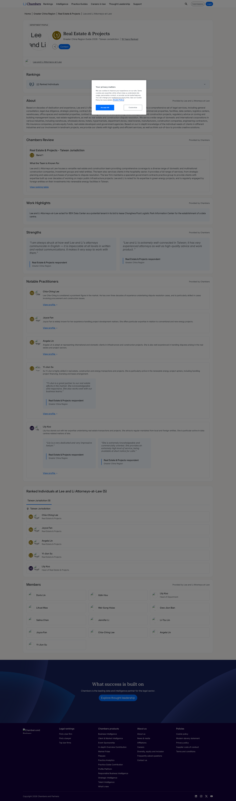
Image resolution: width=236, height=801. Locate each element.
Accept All (105, 107)
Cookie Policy (118, 100)
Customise (133, 107)
